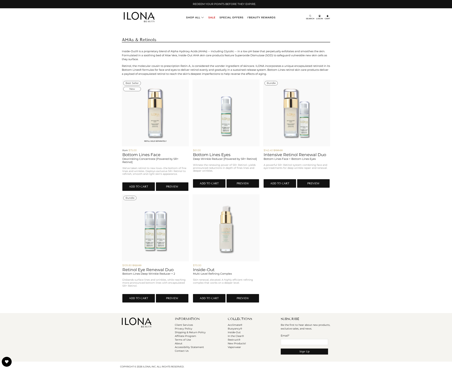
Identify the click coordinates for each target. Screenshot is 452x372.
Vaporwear (234, 347)
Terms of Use (183, 339)
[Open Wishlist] (7, 362)
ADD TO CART (138, 186)
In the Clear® (236, 336)
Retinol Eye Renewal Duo (148, 269)
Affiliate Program (185, 336)
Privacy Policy (183, 328)
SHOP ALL (193, 17)
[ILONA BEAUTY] (139, 17)
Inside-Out (204, 269)
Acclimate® (235, 324)
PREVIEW (172, 186)
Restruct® (234, 339)
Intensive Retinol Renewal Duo (295, 154)
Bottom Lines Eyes (211, 154)
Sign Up (304, 351)
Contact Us (182, 350)
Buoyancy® (235, 328)
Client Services (184, 324)
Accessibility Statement (189, 347)
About (178, 343)
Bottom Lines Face (141, 154)
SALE (211, 17)
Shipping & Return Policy (190, 332)
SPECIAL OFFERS (231, 17)
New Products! (237, 343)
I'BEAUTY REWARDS (261, 17)
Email (285, 335)
